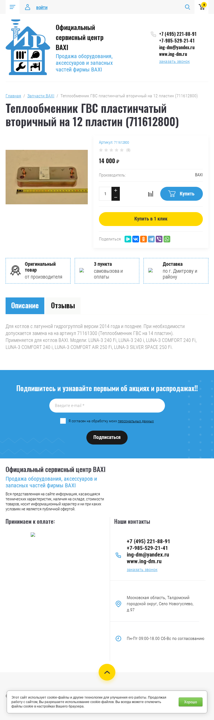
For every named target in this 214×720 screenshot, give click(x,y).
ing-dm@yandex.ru (176, 47)
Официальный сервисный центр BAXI (80, 37)
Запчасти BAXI (40, 95)
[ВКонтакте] (135, 239)
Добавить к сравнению (150, 194)
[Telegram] (151, 239)
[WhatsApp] (167, 239)
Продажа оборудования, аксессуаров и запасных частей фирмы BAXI (84, 63)
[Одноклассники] (143, 239)
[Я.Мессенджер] (128, 239)
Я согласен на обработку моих (111, 421)
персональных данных (136, 421)
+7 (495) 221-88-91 (177, 34)
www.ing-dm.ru (173, 54)
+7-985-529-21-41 (176, 40)
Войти (41, 8)
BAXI (199, 174)
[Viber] (159, 239)
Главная (13, 95)
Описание (25, 305)
